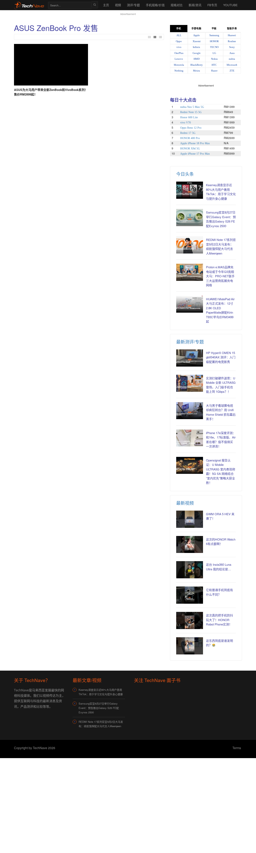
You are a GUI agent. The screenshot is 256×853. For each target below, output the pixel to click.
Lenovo (179, 58)
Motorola (179, 64)
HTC (214, 64)
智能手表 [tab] (232, 28)
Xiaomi (197, 41)
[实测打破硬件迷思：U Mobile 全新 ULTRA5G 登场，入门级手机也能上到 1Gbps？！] (189, 383)
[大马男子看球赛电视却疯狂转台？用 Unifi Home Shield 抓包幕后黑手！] (189, 410)
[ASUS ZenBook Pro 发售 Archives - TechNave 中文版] (29, 5)
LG (214, 53)
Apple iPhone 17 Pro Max (195, 153)
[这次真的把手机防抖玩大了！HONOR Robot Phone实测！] (189, 620)
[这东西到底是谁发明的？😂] (189, 645)
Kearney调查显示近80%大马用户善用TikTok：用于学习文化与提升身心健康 (221, 192)
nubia (232, 58)
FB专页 (212, 5)
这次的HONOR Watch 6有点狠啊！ (220, 541)
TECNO (214, 47)
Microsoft (232, 64)
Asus (232, 53)
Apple (196, 35)
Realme (232, 41)
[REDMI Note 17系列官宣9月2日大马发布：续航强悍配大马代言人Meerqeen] (189, 245)
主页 (106, 5)
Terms (236, 748)
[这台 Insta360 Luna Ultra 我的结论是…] (189, 569)
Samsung (214, 35)
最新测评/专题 (190, 341)
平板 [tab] (214, 28)
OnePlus (178, 53)
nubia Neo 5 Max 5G (192, 106)
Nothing (178, 70)
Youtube (230, 5)
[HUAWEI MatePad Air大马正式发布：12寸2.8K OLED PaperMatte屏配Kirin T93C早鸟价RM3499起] (189, 304)
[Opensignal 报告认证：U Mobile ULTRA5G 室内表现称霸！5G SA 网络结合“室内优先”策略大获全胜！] (189, 465)
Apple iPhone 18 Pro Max (195, 143)
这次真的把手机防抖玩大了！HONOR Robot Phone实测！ (219, 619)
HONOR (214, 41)
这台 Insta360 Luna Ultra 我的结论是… (218, 566)
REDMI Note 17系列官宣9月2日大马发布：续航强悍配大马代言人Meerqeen (221, 246)
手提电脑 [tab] (196, 28)
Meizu (196, 70)
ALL (178, 35)
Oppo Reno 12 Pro (190, 127)
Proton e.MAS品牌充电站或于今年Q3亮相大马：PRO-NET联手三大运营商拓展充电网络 (220, 276)
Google (197, 53)
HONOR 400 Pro (190, 138)
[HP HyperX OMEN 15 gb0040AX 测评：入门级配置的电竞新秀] (189, 358)
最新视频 (185, 503)
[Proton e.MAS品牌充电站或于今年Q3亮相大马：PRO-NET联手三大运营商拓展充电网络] (189, 272)
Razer (214, 70)
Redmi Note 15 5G (191, 112)
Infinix (196, 47)
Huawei (232, 35)
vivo (178, 47)
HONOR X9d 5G (190, 148)
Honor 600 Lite (189, 117)
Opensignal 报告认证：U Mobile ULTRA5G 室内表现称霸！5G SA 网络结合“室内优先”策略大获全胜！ (220, 471)
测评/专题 (133, 5)
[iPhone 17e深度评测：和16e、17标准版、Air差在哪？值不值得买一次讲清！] (189, 438)
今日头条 (185, 174)
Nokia (214, 58)
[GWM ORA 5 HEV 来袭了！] (189, 519)
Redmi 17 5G (187, 132)
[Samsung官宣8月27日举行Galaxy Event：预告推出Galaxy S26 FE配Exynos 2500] (189, 217)
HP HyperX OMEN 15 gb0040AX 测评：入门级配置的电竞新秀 (220, 357)
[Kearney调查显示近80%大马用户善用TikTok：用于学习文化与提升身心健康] (189, 190)
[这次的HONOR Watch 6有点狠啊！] (189, 544)
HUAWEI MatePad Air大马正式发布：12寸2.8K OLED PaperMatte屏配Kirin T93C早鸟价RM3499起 (220, 310)
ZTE (232, 70)
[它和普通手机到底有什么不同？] (189, 595)
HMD (197, 58)
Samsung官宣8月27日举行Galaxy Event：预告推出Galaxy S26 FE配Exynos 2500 (221, 219)
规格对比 (177, 5)
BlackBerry (196, 64)
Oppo (179, 41)
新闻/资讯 (195, 5)
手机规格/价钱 (155, 5)
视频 (118, 5)
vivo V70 (185, 122)
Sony (232, 47)
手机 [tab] (178, 28)
